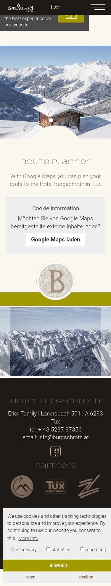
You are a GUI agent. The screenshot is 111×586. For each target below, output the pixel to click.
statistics (60, 549)
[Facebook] (55, 448)
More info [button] (28, 538)
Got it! (71, 16)
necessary (26, 549)
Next (106, 342)
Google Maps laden (55, 239)
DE (55, 7)
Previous (5, 342)
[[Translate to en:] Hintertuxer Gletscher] (89, 486)
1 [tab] (51, 121)
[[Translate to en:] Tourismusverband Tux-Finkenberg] (55, 486)
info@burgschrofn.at (63, 437)
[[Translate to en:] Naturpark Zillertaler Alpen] (22, 486)
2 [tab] (60, 121)
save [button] (30, 576)
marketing (95, 549)
